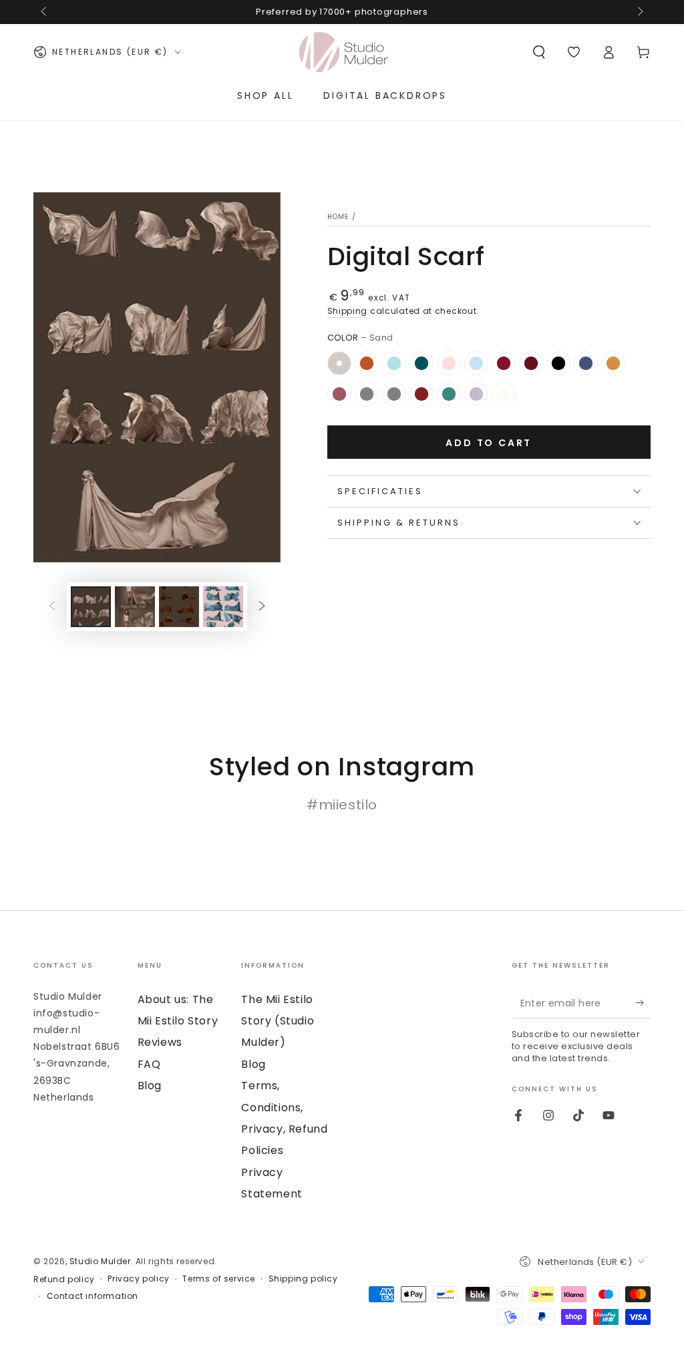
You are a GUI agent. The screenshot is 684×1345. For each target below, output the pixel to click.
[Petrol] (421, 363)
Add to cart (489, 442)
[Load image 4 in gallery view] (223, 606)
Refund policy (64, 1279)
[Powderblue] (394, 363)
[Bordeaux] (531, 363)
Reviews (160, 1042)
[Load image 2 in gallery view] (135, 606)
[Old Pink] (339, 394)
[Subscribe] (643, 1003)
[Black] (558, 363)
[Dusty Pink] (449, 363)
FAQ (149, 1064)
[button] (539, 52)
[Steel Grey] (367, 394)
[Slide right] (639, 12)
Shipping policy (303, 1279)
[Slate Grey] (394, 394)
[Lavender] (476, 394)
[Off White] (504, 394)
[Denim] (586, 363)
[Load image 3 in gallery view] (179, 606)
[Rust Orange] (421, 394)
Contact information (92, 1296)
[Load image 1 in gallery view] (91, 606)
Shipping (347, 311)
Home (338, 217)
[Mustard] (613, 363)
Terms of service (218, 1279)
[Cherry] (504, 363)
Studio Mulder (100, 1261)
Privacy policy (138, 1279)
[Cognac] (367, 363)
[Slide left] (44, 12)
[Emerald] (449, 394)
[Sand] (339, 363)
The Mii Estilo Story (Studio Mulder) (277, 1021)
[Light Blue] (476, 363)
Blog (150, 1085)
